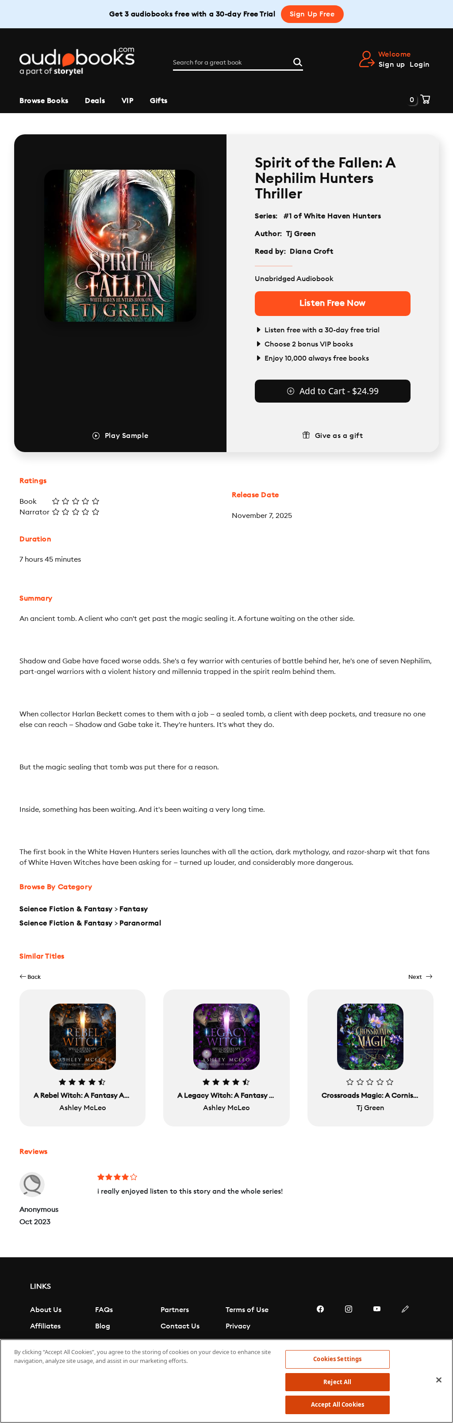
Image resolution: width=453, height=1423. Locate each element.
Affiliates (45, 1326)
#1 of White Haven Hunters (332, 216)
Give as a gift (339, 435)
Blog (102, 1326)
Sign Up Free (312, 14)
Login (420, 64)
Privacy (238, 1326)
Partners (175, 1309)
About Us (45, 1309)
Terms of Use (247, 1309)
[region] (226, 1381)
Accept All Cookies (337, 1404)
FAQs (104, 1309)
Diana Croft (311, 251)
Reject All (337, 1382)
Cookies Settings (337, 1359)
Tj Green (301, 233)
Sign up (392, 64)
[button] (30, 976)
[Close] (439, 1380)
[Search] (297, 61)
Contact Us (180, 1326)
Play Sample (126, 435)
